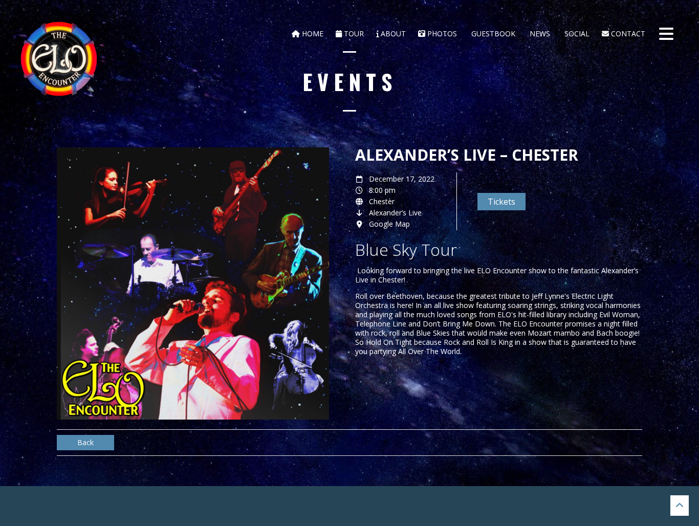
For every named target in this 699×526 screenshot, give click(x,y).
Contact (627, 33)
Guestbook (492, 33)
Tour (353, 33)
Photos (441, 33)
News (539, 33)
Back (85, 442)
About (392, 33)
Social (575, 33)
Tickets (501, 201)
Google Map (389, 224)
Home (311, 33)
